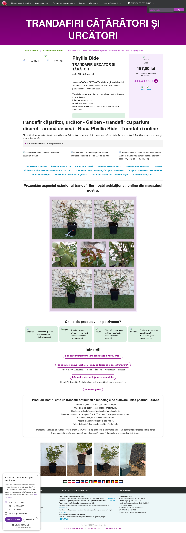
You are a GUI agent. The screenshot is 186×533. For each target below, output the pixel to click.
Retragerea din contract (114, 528)
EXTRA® (112, 501)
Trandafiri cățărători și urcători (53, 50)
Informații (92, 3)
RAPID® (64, 512)
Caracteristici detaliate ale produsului (45, 143)
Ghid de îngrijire (93, 389)
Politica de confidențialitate (73, 528)
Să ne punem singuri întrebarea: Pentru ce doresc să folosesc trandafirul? (93, 364)
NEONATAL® (63, 519)
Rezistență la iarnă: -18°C (109, 166)
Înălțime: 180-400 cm (61, 166)
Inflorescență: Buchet (36, 166)
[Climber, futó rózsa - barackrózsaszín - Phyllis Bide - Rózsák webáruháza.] (65, 481)
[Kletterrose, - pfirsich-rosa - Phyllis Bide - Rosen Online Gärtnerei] (95, 481)
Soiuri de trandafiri (41, 3)
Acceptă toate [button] (13, 519)
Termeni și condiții (94, 528)
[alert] (21, 501)
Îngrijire (82, 3)
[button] (21, 525)
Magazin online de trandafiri (21, 3)
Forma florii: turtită (84, 166)
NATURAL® (63, 507)
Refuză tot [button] (31, 519)
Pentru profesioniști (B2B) (111, 3)
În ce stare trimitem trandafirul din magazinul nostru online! (93, 355)
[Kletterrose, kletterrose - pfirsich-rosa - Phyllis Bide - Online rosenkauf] (69, 481)
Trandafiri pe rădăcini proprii (63, 3)
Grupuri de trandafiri (31, 50)
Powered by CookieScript (21, 528)
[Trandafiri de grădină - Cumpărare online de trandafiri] (179, 9)
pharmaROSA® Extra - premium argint (110, 174)
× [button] (38, 476)
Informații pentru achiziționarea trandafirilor (93, 377)
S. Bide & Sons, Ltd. (142, 174)
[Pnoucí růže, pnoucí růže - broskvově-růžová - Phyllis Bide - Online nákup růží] (86, 481)
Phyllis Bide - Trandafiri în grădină (71, 174)
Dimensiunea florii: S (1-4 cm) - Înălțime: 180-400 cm (99, 170)
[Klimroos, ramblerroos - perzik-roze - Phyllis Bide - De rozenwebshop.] (121, 481)
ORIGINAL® (111, 498)
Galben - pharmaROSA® (137, 166)
